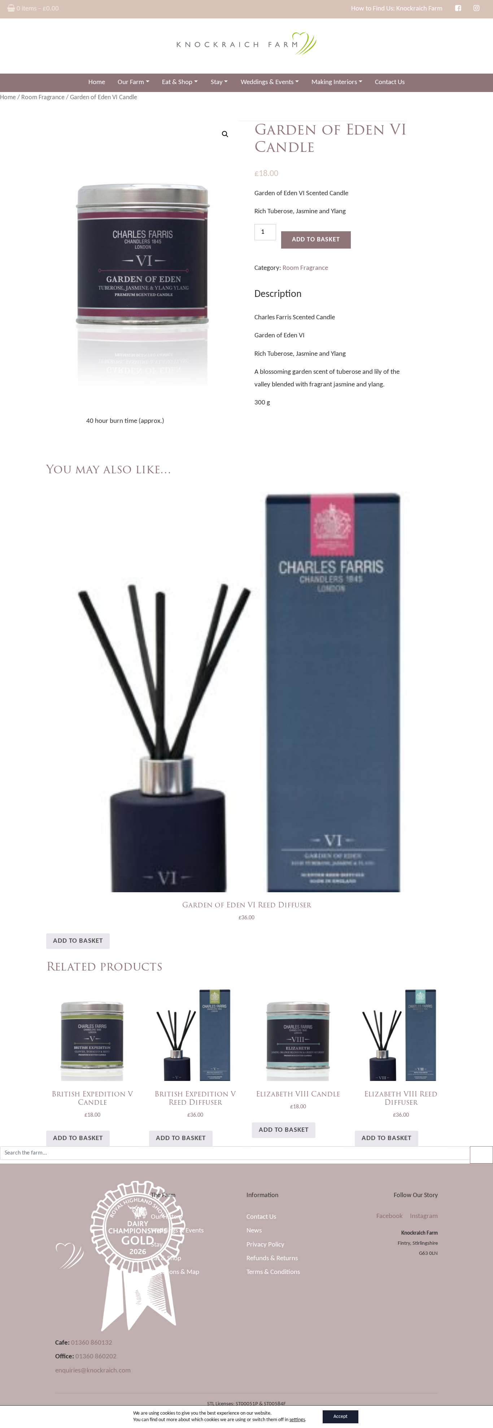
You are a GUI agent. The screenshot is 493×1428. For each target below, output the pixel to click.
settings (297, 1420)
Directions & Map (175, 1272)
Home (96, 82)
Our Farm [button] (131, 82)
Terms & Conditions (273, 1272)
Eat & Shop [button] (177, 82)
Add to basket (316, 240)
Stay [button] (217, 82)
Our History (167, 1217)
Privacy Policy (265, 1244)
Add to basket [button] (78, 941)
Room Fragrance (43, 98)
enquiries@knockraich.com (93, 1370)
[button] (225, 134)
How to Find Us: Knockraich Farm (396, 8)
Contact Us (390, 82)
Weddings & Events (177, 1230)
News (254, 1230)
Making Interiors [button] (334, 82)
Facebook (389, 1216)
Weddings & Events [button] (267, 82)
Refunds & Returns (272, 1258)
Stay (157, 1244)
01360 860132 (91, 1343)
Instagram (424, 1216)
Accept (340, 1416)
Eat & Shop (166, 1258)
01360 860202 (96, 1356)
